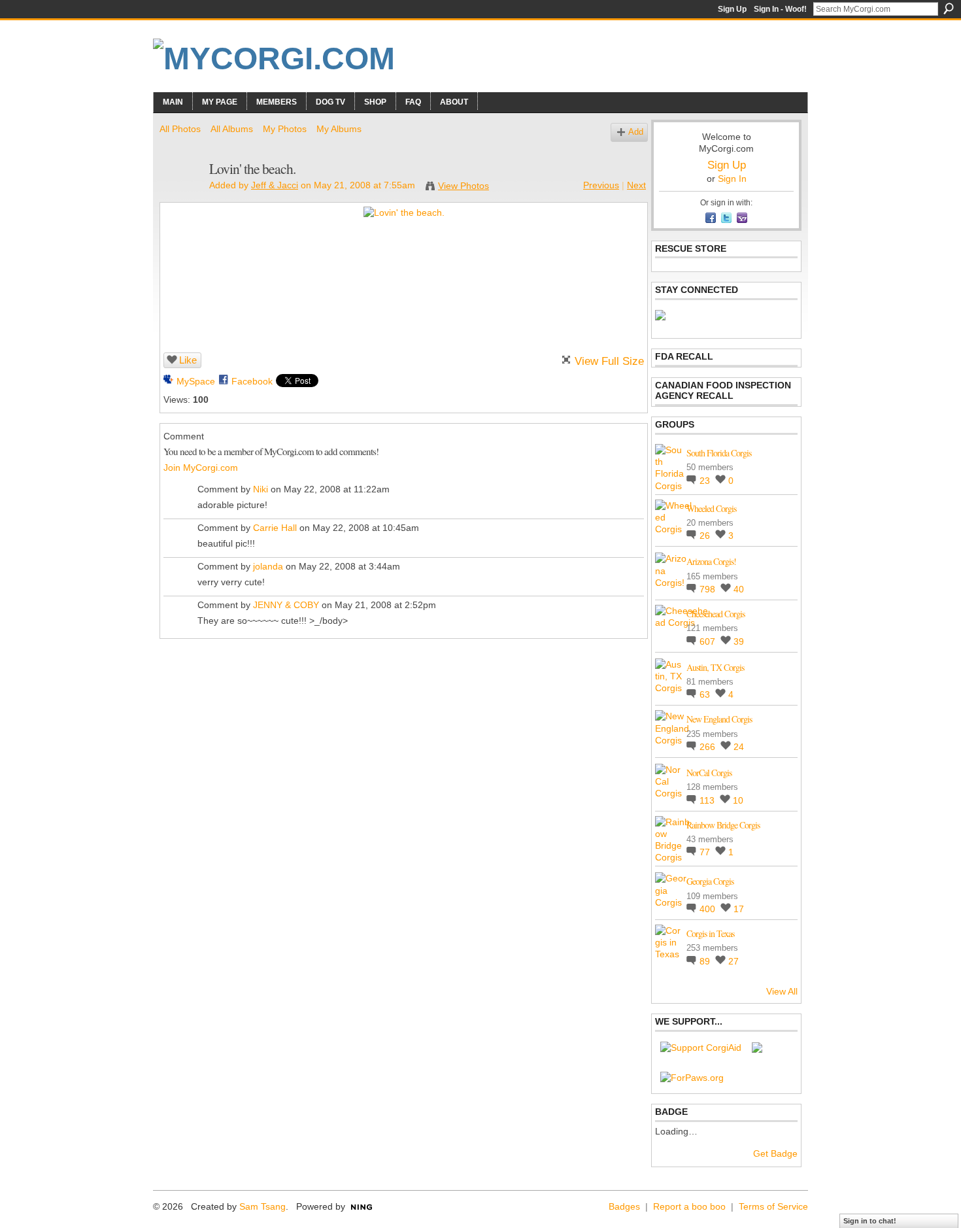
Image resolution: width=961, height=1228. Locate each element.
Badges (624, 1206)
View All (782, 991)
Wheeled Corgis (711, 508)
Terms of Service (773, 1206)
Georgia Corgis (709, 881)
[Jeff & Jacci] (180, 196)
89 (706, 961)
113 (708, 800)
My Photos (285, 129)
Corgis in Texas (710, 933)
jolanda (268, 566)
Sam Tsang (262, 1206)
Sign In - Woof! (780, 9)
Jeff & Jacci (274, 185)
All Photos (180, 129)
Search (948, 8)
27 (733, 961)
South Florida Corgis (718, 453)
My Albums (339, 129)
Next (636, 185)
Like (188, 360)
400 (709, 909)
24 (738, 747)
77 (706, 852)
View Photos (463, 185)
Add (635, 132)
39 (738, 641)
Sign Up (732, 9)
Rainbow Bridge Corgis (723, 825)
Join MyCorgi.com (200, 467)
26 (706, 535)
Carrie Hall (275, 527)
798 (709, 589)
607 (709, 641)
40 (738, 589)
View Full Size (609, 361)
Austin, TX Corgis (715, 667)
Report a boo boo (689, 1206)
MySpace (196, 381)
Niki (260, 489)
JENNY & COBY (286, 605)
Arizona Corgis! (711, 561)
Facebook (252, 381)
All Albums (232, 129)
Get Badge (775, 1153)
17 (738, 909)
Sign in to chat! (869, 1221)
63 (706, 694)
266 (709, 747)
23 (706, 480)
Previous (601, 185)
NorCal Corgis (709, 772)
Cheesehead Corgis (715, 613)
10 (738, 800)
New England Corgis (719, 719)
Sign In (732, 178)
